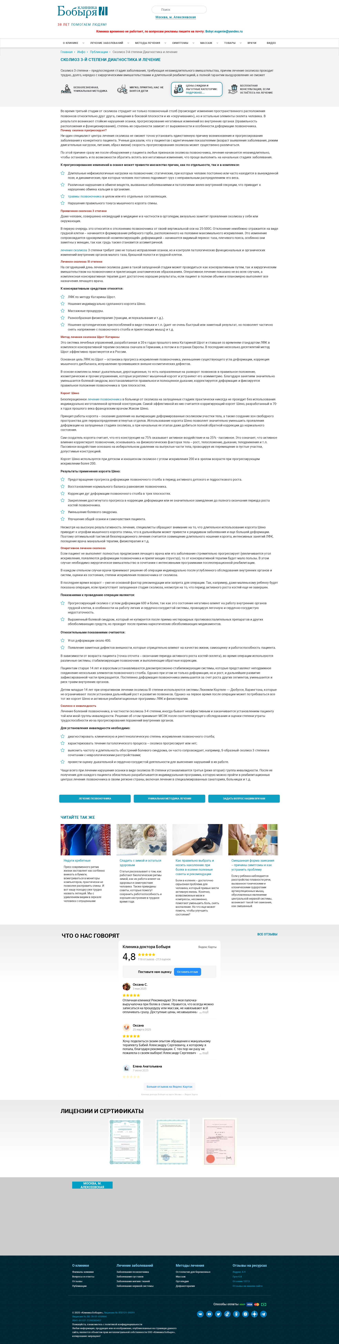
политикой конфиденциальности (123, 1324)
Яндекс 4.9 (239, 1271)
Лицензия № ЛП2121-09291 (119, 1312)
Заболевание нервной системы (135, 1286)
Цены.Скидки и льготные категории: (202, 89)
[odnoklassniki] (236, 1314)
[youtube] (209, 1314)
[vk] (200, 1314)
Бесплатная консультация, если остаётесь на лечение (256, 89)
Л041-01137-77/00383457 (86, 1320)
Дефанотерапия (185, 1286)
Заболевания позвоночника (133, 1271)
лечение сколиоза (74, 250)
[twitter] (218, 1314)
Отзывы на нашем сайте (247, 1286)
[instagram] (245, 1314)
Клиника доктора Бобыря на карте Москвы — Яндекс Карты (169, 1094)
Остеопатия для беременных (193, 1271)
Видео (271, 42)
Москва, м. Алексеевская (176, 17)
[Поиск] (155, 9)
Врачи (252, 42)
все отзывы (267, 934)
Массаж (206, 42)
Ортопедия (182, 1281)
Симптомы (180, 42)
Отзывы (77, 1281)
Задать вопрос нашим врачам (244, 798)
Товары (230, 42)
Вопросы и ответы (83, 1276)
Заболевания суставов (130, 1276)
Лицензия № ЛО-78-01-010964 (89, 1316)
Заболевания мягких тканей (133, 1281)
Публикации (79, 1286)
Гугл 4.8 (237, 1276)
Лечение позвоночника (95, 798)
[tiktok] (227, 1314)
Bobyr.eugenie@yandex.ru (224, 31)
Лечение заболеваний (106, 42)
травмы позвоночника (85, 196)
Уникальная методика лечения (169, 798)
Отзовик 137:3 (241, 1281)
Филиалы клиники (83, 1271)
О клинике (70, 42)
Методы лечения (147, 42)
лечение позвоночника (105, 399)
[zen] (254, 1314)
